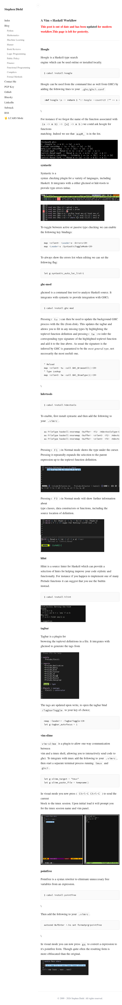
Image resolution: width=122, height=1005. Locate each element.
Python (10, 30)
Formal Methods (14, 76)
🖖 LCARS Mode (13, 118)
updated (92, 27)
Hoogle (45, 57)
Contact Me (10, 81)
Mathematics (13, 35)
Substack (9, 107)
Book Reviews (14, 49)
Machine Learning (15, 39)
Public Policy (13, 58)
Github (7, 92)
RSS (6, 112)
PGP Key (9, 86)
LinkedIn (9, 102)
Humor (10, 44)
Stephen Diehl (13, 9)
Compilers (12, 72)
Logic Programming (16, 53)
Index (7, 20)
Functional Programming (18, 67)
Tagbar (45, 636)
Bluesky (8, 97)
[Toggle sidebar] (38, 5)
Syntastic (46, 173)
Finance (10, 62)
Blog (6, 25)
